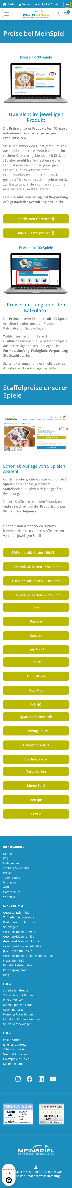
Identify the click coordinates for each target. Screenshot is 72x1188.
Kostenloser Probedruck (19, 922)
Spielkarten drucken (16, 990)
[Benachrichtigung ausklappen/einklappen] (67, 4)
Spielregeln (10, 927)
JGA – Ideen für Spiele (17, 951)
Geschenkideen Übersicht (20, 932)
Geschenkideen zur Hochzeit (22, 941)
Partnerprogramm (15, 970)
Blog (6, 975)
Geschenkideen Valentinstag (22, 946)
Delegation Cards (36, 745)
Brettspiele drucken (16, 1059)
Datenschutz (11, 892)
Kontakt (8, 854)
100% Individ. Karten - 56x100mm (36, 567)
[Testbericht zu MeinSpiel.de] (18, 1114)
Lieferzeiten (11, 863)
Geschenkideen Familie (18, 936)
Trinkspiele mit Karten (18, 995)
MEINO (36, 704)
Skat (36, 607)
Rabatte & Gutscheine (17, 965)
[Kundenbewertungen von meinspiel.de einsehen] (51, 1114)
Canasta (36, 635)
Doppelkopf (36, 676)
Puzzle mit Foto (13, 1000)
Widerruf (9, 897)
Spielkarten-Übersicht (35, 219)
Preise (7, 873)
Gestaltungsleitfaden (17, 912)
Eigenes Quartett (14, 1044)
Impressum (10, 882)
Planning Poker (36, 731)
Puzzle (36, 814)
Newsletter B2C (13, 960)
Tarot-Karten (36, 771)
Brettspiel (36, 800)
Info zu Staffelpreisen (34, 233)
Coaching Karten (36, 759)
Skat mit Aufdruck (15, 1054)
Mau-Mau (36, 690)
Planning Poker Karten (18, 1014)
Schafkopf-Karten (14, 1049)
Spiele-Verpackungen (17, 1024)
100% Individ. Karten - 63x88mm (36, 581)
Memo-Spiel (36, 785)
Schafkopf (36, 650)
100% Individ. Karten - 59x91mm (36, 552)
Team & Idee (11, 877)
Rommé (36, 621)
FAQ (6, 858)
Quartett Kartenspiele (36, 717)
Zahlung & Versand (16, 868)
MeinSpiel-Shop (13, 1064)
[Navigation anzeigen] (6, 14)
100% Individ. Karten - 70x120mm (36, 595)
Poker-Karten (12, 1040)
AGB (6, 887)
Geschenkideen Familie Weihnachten (28, 956)
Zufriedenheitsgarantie (18, 917)
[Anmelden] (57, 14)
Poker (36, 662)
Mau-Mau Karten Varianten (21, 1019)
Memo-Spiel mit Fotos (17, 1005)
